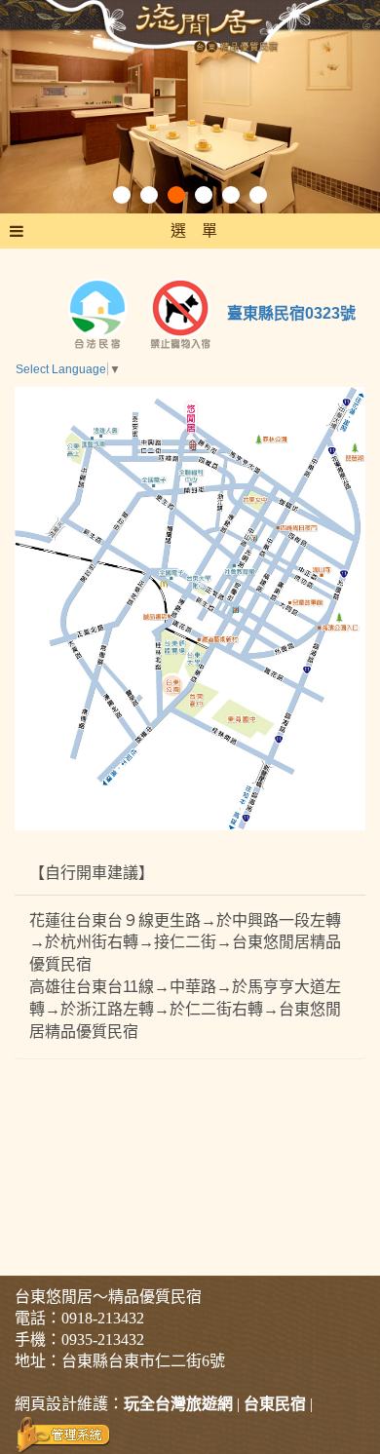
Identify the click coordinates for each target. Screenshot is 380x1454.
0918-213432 (102, 1318)
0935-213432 (102, 1339)
